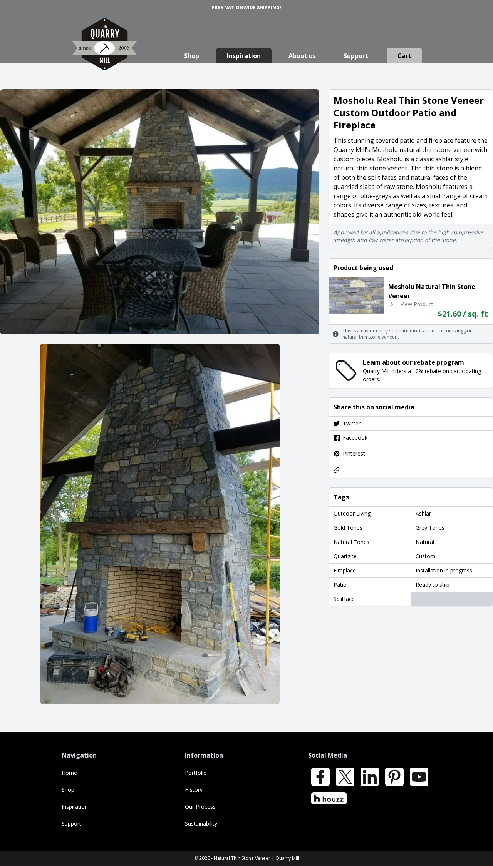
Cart (404, 56)
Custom (425, 556)
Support (356, 56)
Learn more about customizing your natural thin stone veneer (408, 333)
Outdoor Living (352, 513)
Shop (191, 56)
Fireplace (345, 570)
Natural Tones (351, 542)
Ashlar (423, 513)
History (194, 789)
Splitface (344, 598)
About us (302, 56)
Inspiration (244, 56)
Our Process (200, 806)
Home (69, 772)
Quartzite (345, 556)
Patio (340, 584)
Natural (425, 542)
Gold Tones (348, 527)
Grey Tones (430, 527)
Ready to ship (432, 584)
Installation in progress (444, 570)
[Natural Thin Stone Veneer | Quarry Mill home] (104, 51)
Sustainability (201, 823)
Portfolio (196, 772)
